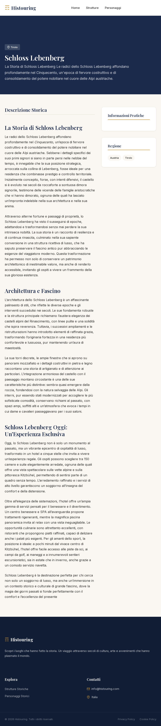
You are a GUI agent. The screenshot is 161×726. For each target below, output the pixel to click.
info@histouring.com (105, 689)
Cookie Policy (148, 719)
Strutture (92, 8)
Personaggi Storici (17, 696)
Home (75, 8)
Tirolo (128, 157)
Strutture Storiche (16, 689)
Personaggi (113, 8)
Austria (114, 157)
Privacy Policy (126, 719)
